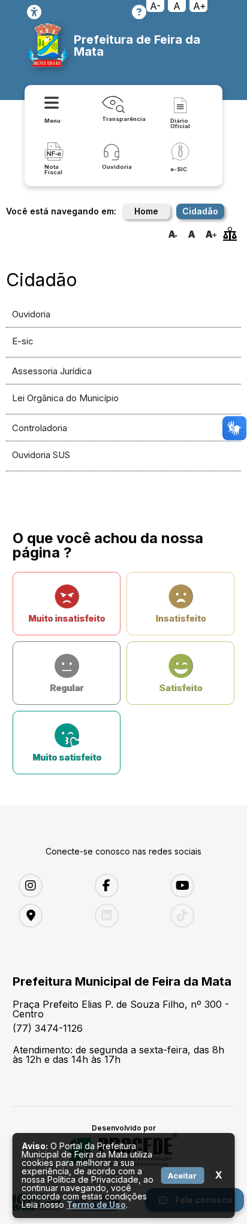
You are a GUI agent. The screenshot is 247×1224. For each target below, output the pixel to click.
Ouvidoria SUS (41, 454)
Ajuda (139, 12)
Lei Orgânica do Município (65, 398)
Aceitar (182, 1175)
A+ (199, 6)
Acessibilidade (34, 12)
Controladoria (39, 428)
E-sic (23, 341)
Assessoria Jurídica (52, 371)
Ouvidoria (31, 314)
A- (155, 6)
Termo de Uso (96, 1204)
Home (146, 211)
